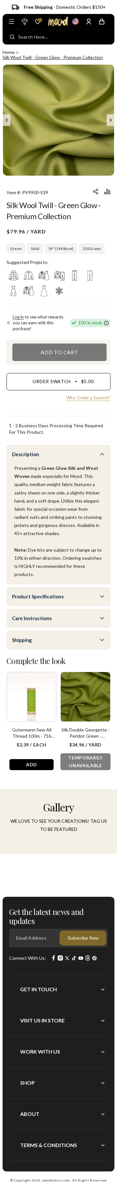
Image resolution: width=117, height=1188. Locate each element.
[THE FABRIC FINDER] (24, 21)
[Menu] (11, 21)
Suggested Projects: (27, 262)
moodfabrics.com (56, 1180)
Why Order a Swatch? (88, 397)
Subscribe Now (83, 938)
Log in (18, 316)
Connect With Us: (27, 958)
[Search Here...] (12, 37)
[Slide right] (110, 120)
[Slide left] (6, 120)
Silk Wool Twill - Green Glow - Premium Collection (53, 57)
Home (9, 52)
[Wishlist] (37, 21)
